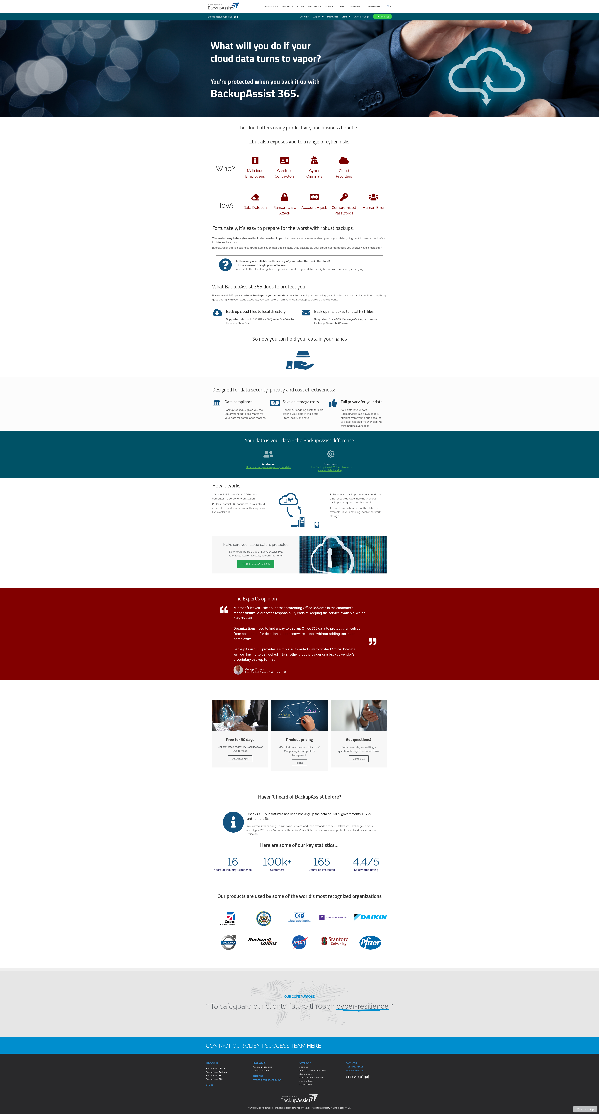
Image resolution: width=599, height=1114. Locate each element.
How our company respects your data (268, 467)
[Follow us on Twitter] (355, 1077)
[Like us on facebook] (349, 1077)
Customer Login (361, 16)
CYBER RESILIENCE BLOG (267, 1080)
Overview (304, 16)
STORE (209, 1084)
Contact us (359, 758)
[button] (382, 16)
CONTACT (351, 1062)
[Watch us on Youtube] (367, 1077)
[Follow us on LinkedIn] (361, 1077)
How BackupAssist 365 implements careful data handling (331, 468)
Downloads (332, 16)
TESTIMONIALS (354, 1066)
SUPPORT (258, 1076)
